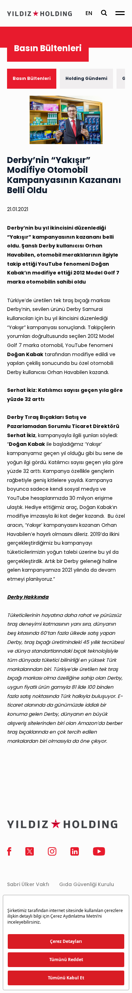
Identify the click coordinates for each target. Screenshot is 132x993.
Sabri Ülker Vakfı (28, 884)
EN (89, 13)
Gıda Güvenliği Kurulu (86, 884)
